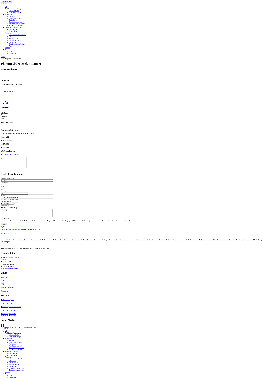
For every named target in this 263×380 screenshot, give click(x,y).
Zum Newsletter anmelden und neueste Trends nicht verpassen (21, 229)
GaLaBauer (13, 20)
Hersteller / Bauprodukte (13, 27)
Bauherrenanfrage (15, 12)
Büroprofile (8, 14)
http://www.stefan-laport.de (9, 154)
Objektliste (12, 42)
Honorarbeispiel (14, 40)
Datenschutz (128, 221)
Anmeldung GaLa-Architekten (11, 307)
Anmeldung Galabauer (8, 310)
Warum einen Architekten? (17, 35)
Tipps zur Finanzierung (16, 46)
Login (11, 51)
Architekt (12, 16)
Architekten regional (7, 300)
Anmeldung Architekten (8, 303)
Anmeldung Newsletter (8, 314)
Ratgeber (8, 33)
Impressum (4, 277)
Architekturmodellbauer (16, 24)
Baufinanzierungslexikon (17, 44)
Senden (4, 224)
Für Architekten (14, 11)
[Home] (3, 3)
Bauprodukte (13, 31)
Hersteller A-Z (13, 29)
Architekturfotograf (15, 22)
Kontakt (7, 48)
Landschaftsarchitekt (15, 18)
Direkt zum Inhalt (6, 2)
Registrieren (13, 53)
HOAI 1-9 (12, 37)
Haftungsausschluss (7, 287)
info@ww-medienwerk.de (9, 268)
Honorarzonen (13, 38)
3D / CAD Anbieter (15, 25)
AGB (2, 284)
